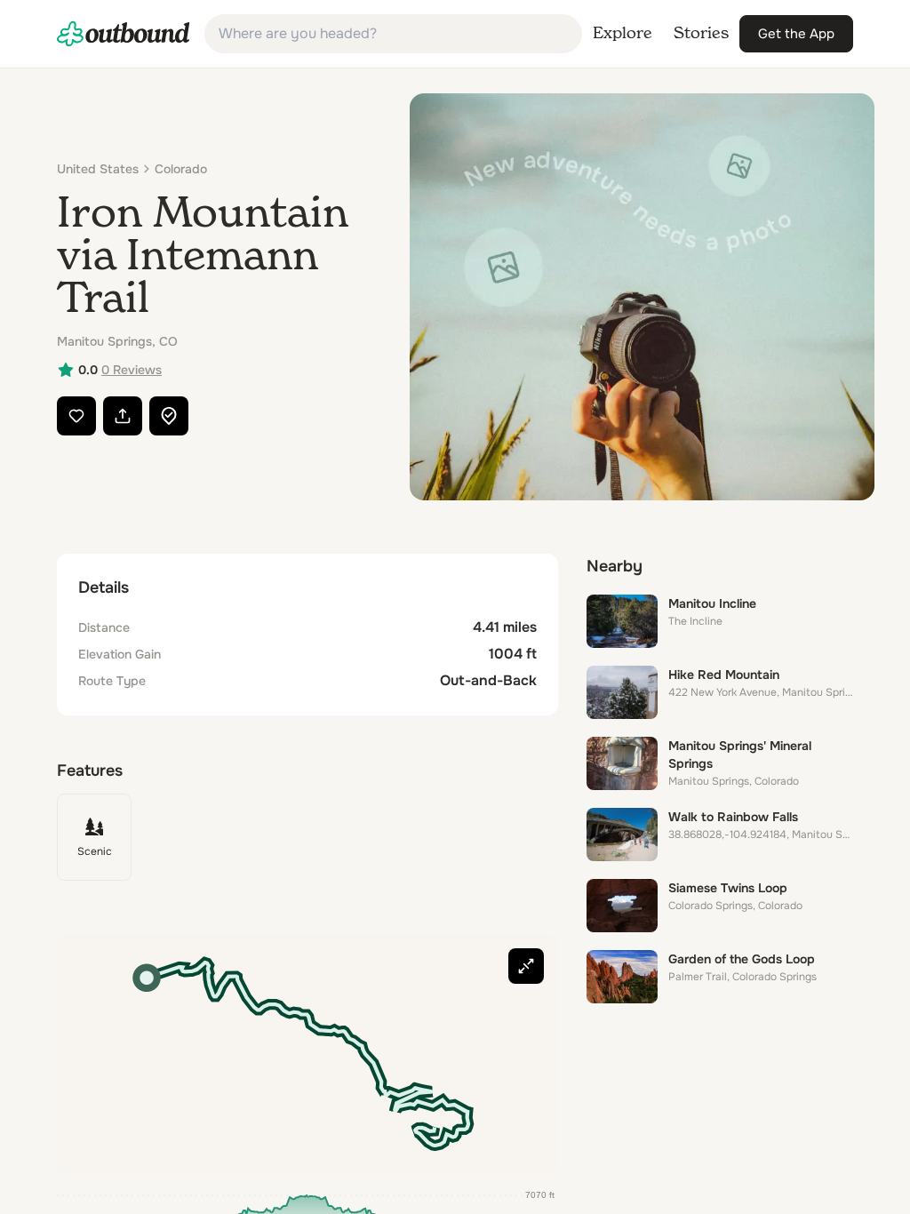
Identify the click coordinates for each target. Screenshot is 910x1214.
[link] (123, 34)
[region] (307, 1054)
